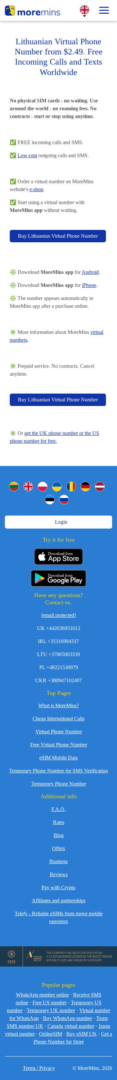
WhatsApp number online (42, 995)
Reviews (59, 874)
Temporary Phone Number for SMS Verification (58, 770)
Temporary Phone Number (58, 784)
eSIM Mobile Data (58, 757)
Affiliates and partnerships (58, 900)
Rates (58, 822)
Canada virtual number (70, 1026)
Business (58, 861)
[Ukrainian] (57, 486)
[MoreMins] (32, 11)
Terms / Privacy (39, 1068)
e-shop (36, 189)
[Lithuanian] (14, 486)
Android (90, 272)
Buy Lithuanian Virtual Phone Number (58, 236)
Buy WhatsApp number (67, 1018)
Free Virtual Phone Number (58, 744)
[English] (28, 486)
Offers (58, 848)
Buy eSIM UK (81, 1034)
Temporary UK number (51, 1010)
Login (60, 522)
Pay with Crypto (58, 887)
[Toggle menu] (104, 10)
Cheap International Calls (58, 718)
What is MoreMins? (58, 705)
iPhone (89, 285)
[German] (85, 486)
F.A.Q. (58, 809)
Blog (59, 835)
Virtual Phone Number (58, 731)
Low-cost (27, 155)
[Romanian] (71, 486)
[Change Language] (84, 10)
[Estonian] (50, 499)
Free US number (49, 1002)
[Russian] (64, 499)
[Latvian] (100, 486)
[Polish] (42, 486)
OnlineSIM (50, 1034)
